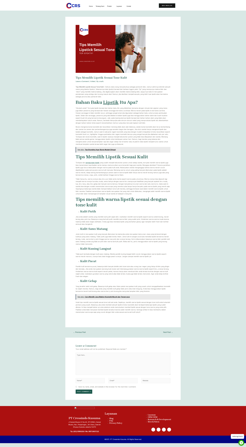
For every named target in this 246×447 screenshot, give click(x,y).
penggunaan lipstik (92, 163)
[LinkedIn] (147, 6)
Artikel (92, 81)
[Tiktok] (138, 6)
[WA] (143, 6)
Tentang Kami (100, 6)
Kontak (129, 6)
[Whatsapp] (158, 430)
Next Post (168, 332)
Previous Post (79, 332)
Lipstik (111, 102)
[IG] (152, 6)
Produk (109, 6)
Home (91, 6)
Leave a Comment (82, 81)
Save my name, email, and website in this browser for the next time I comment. (107, 387)
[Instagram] (164, 430)
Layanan (119, 6)
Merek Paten (153, 422)
